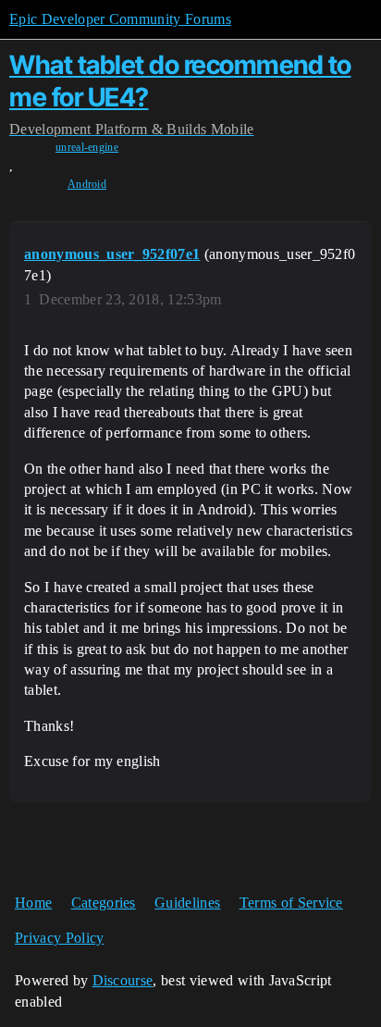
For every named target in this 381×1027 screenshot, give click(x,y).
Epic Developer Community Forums (120, 19)
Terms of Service (291, 902)
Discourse (123, 980)
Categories (103, 902)
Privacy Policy (59, 938)
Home (33, 902)
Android (87, 184)
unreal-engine (86, 147)
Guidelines (187, 902)
